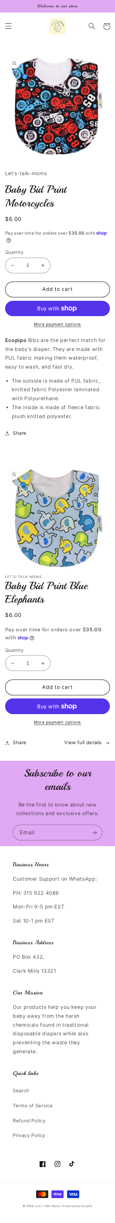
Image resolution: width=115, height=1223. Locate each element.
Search (21, 1091)
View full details (83, 742)
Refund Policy (29, 1121)
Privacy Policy (29, 1135)
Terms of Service (33, 1106)
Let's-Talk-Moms (48, 1206)
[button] (8, 26)
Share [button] (20, 433)
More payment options (57, 324)
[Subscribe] (94, 832)
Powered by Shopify (77, 1206)
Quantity (14, 252)
